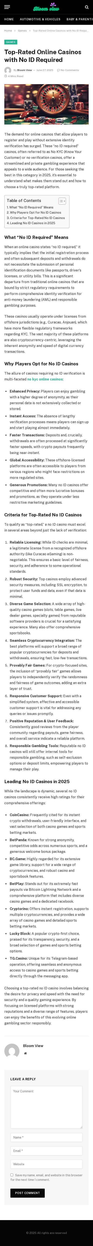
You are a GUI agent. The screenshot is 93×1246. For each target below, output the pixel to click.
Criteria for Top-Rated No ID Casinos (37, 218)
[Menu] (7, 7)
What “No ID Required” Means (31, 207)
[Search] (86, 7)
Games (11, 42)
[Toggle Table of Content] (60, 201)
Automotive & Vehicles (40, 19)
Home (9, 19)
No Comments (70, 70)
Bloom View (24, 70)
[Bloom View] (46, 7)
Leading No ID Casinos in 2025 (32, 223)
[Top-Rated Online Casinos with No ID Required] (46, 104)
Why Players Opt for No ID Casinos (35, 212)
